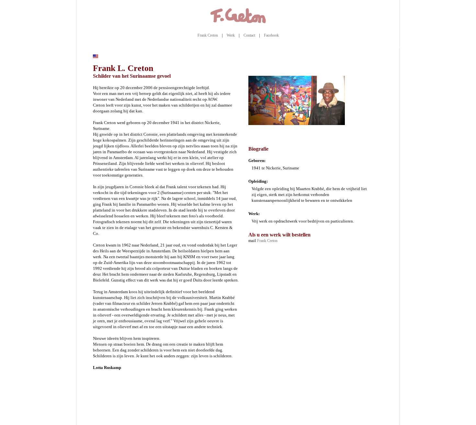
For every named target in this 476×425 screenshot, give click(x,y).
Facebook (271, 35)
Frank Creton (208, 35)
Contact (249, 35)
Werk (231, 35)
